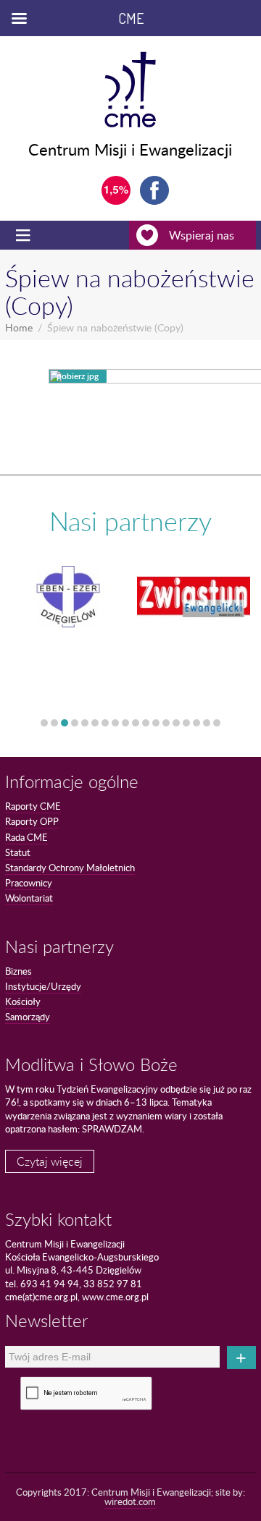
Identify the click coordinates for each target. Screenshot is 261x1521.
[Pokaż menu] (24, 235)
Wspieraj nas (201, 235)
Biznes (18, 971)
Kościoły (23, 1001)
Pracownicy (28, 882)
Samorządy (27, 1016)
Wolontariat (29, 897)
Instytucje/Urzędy (43, 986)
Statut (17, 852)
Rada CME (26, 837)
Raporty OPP (32, 821)
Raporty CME (33, 806)
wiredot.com (130, 1501)
